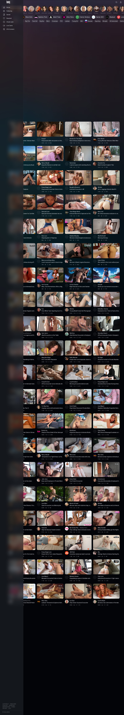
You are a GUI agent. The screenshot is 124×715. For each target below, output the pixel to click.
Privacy (5, 708)
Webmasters (6, 707)
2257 (9, 708)
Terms (13, 707)
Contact (5, 705)
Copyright (6, 704)
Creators (12, 705)
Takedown (13, 704)
